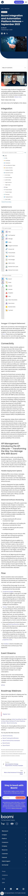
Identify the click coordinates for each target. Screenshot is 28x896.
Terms (3, 879)
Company (4, 846)
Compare (4, 835)
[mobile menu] (26, 2)
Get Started (5, 865)
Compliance (5, 875)
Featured (4, 857)
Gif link (3, 685)
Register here (6, 714)
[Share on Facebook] (4, 33)
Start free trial (19, 2)
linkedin (11, 889)
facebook (4, 889)
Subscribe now (20, 797)
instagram (23, 889)
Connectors (5, 842)
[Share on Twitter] (7, 33)
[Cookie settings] (2, 893)
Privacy (3, 871)
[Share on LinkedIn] (2, 33)
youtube (17, 889)
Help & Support (6, 861)
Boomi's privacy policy (17, 808)
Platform (4, 838)
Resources (4, 850)
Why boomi (5, 831)
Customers (5, 853)
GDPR (3, 882)
